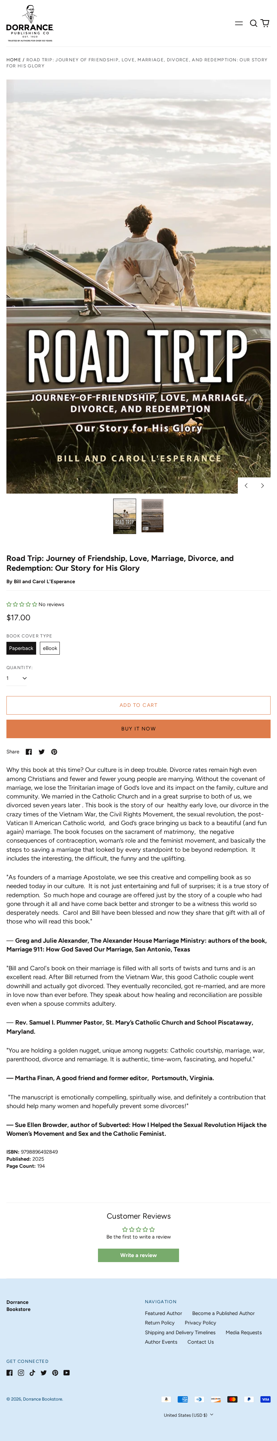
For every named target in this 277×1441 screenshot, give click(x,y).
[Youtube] (67, 1373)
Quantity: (19, 667)
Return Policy (160, 1323)
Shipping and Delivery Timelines (180, 1332)
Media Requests (244, 1332)
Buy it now (138, 729)
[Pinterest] (55, 1373)
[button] (253, 23)
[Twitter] (44, 1373)
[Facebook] (9, 1373)
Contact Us (200, 1342)
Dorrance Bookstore (42, 1399)
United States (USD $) (186, 1415)
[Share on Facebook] (29, 752)
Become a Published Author (223, 1313)
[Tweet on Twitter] (42, 752)
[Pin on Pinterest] (54, 752)
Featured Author (163, 1313)
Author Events (161, 1342)
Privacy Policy (200, 1323)
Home (13, 59)
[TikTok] (32, 1373)
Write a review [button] (138, 1255)
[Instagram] (21, 1373)
